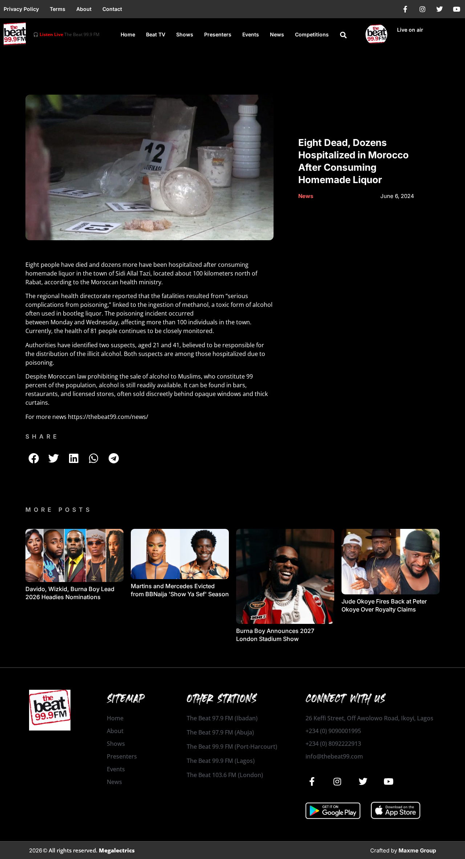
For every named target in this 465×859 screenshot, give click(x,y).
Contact (112, 9)
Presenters (217, 34)
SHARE (42, 436)
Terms (57, 9)
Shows (184, 34)
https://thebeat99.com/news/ (108, 417)
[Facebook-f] (405, 9)
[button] (343, 35)
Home (128, 34)
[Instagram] (422, 9)
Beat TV (155, 34)
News (277, 34)
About (84, 9)
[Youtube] (456, 9)
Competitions (312, 34)
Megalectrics (117, 850)
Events (250, 34)
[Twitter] (439, 9)
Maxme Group (417, 850)
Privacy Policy (21, 9)
